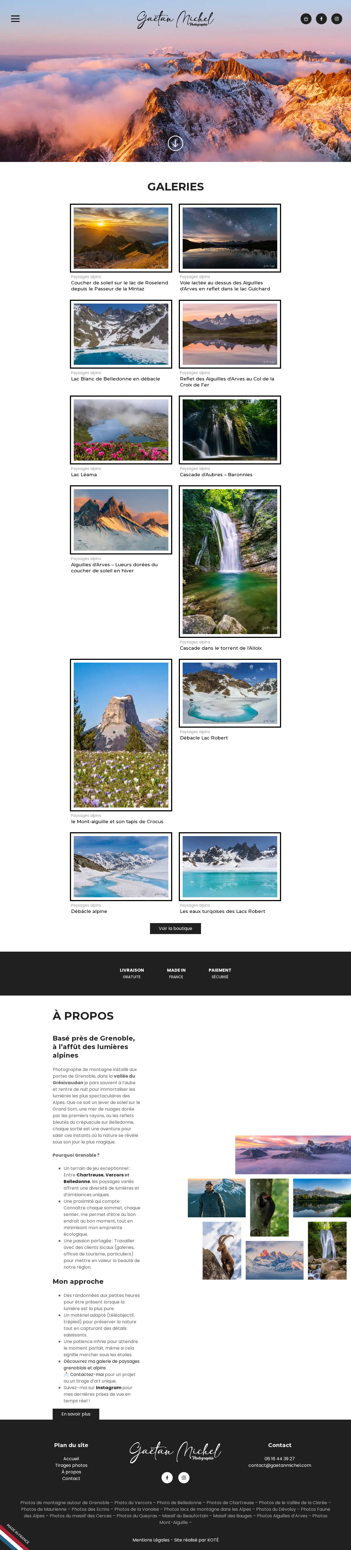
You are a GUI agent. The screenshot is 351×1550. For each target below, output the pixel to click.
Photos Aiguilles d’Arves (282, 1516)
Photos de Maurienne (44, 1509)
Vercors (115, 1175)
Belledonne (77, 1181)
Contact (71, 1478)
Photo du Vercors (133, 1502)
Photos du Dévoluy (276, 1509)
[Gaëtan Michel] (175, 19)
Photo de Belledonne (179, 1502)
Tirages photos (71, 1465)
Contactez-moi (87, 1374)
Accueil (71, 1459)
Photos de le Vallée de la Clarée (293, 1502)
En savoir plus (75, 1414)
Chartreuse (90, 1175)
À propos (71, 1472)
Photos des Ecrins (90, 1509)
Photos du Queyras (137, 1516)
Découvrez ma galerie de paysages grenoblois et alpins (102, 1364)
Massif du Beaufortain (185, 1516)
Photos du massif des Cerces (81, 1516)
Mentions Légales (150, 1540)
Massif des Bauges (232, 1516)
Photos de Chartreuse (230, 1502)
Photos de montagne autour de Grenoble (64, 1502)
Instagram (109, 1387)
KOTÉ (213, 1540)
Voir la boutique (175, 928)
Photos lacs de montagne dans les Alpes (207, 1509)
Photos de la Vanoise (136, 1509)
